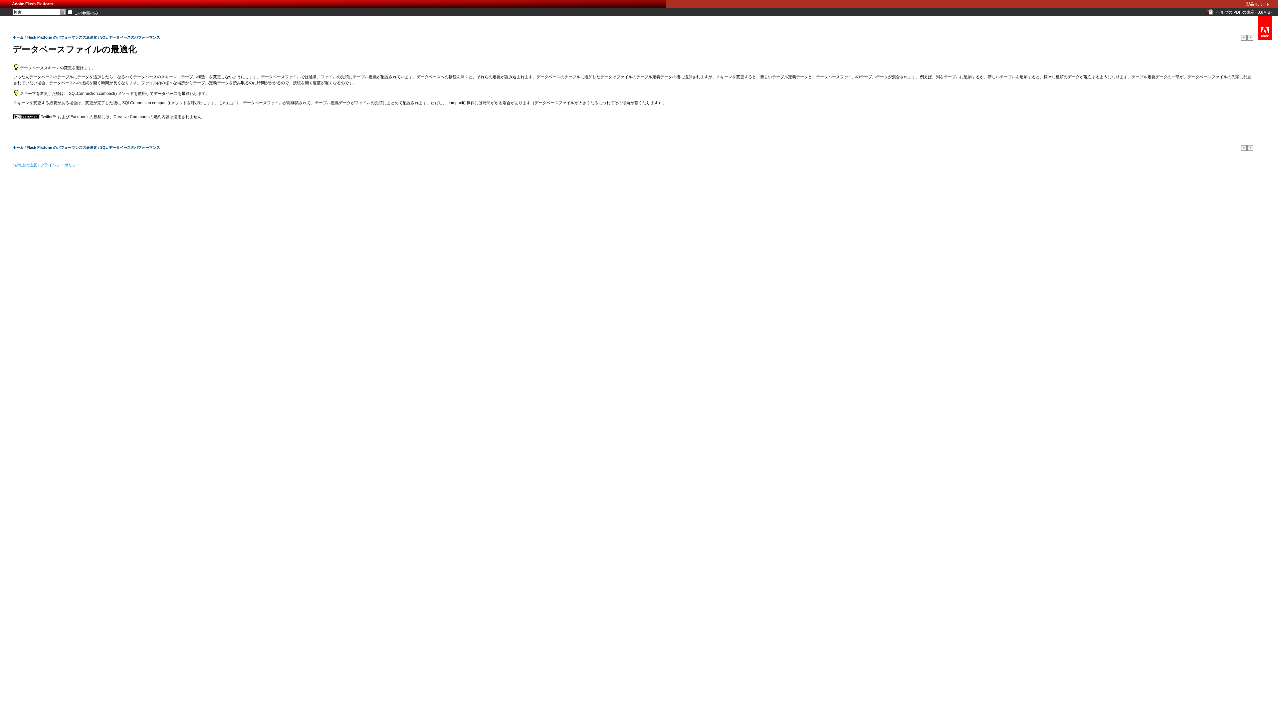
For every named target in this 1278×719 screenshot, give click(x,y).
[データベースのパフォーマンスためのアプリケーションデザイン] (1244, 39)
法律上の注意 (25, 165)
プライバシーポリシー (60, 165)
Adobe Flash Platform (32, 4)
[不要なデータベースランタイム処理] (1250, 39)
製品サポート (1258, 4)
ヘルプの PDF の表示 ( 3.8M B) (1244, 12)
